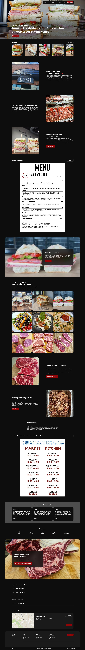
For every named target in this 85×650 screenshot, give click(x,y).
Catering (48, 2)
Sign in (64, 2)
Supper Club (51, 635)
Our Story (24, 635)
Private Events (52, 637)
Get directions (68, 615)
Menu (45, 2)
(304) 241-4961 (51, 619)
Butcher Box (38, 635)
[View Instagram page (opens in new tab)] (12, 648)
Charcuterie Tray (26, 637)
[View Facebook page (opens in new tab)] (10, 648)
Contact (37, 638)
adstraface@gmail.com (53, 621)
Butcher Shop (54, 2)
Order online (69, 625)
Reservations (51, 638)
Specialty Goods (39, 637)
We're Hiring (25, 638)
